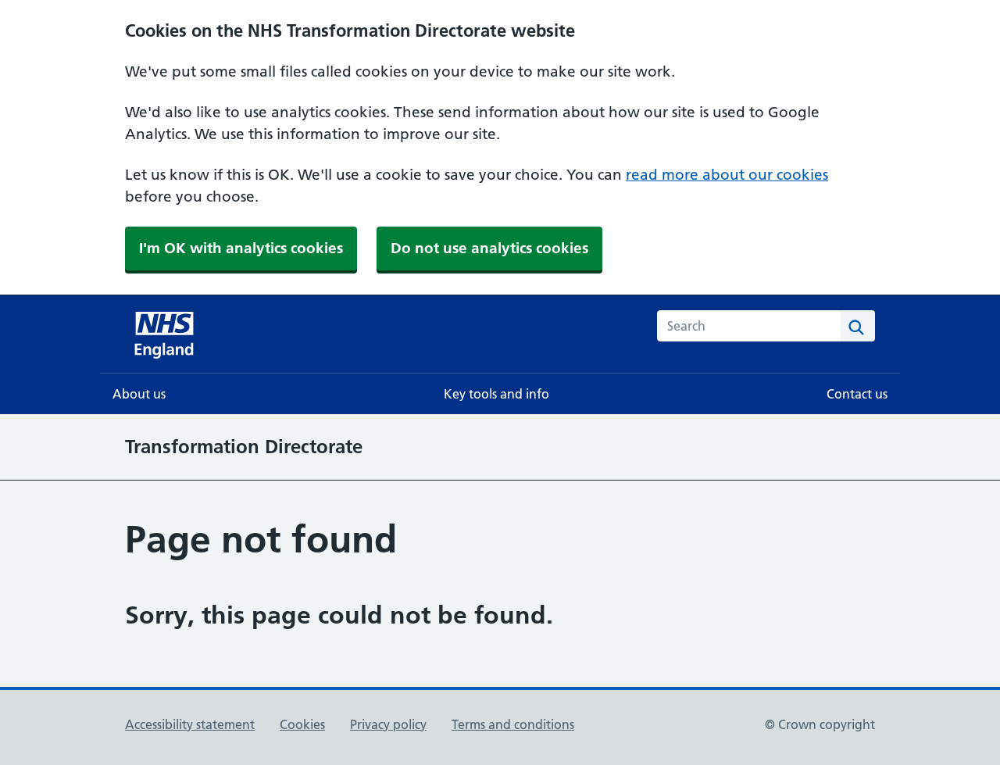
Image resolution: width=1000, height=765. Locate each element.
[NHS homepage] (165, 333)
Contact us (857, 394)
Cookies (302, 724)
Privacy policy (388, 724)
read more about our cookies (727, 175)
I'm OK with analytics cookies (241, 248)
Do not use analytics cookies (489, 248)
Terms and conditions (513, 724)
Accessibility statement (190, 724)
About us (139, 394)
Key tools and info (496, 394)
